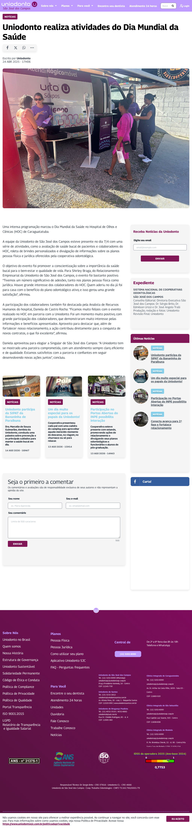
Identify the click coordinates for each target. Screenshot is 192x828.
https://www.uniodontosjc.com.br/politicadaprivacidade (36, 823)
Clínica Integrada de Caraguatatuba (163, 676)
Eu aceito (178, 818)
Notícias (10, 16)
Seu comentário (17, 512)
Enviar (17, 543)
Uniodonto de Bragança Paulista (113, 709)
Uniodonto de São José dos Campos (115, 675)
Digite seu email (142, 240)
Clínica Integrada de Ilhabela (160, 730)
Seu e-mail (72, 498)
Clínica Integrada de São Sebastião (162, 705)
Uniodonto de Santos (108, 692)
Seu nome (14, 498)
